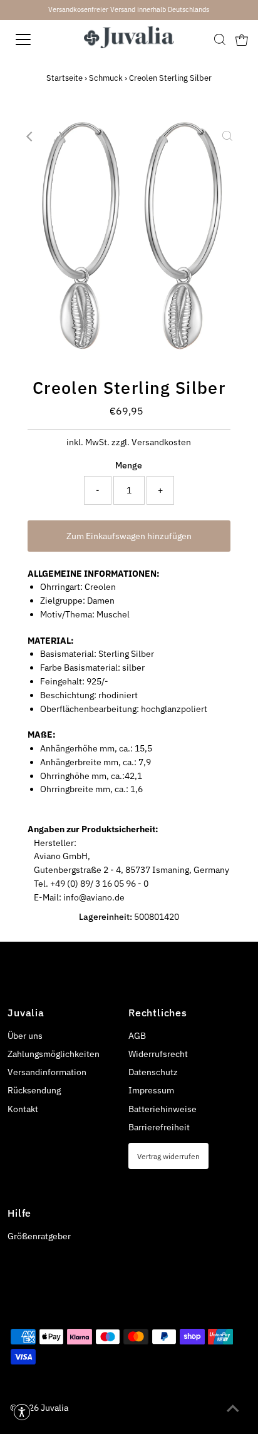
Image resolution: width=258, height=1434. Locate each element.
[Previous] (30, 136)
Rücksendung (34, 1090)
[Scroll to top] (232, 1408)
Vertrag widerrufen (168, 1156)
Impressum (151, 1090)
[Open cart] (241, 39)
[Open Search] (219, 39)
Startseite (64, 78)
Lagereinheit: (105, 916)
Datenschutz (153, 1072)
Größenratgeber (39, 1236)
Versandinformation (47, 1072)
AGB (137, 1035)
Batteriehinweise (162, 1109)
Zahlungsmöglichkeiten (54, 1054)
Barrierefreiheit (159, 1127)
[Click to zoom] (227, 136)
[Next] (61, 136)
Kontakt (23, 1109)
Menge (128, 465)
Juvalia (54, 1407)
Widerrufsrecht (158, 1054)
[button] (22, 1412)
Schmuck (106, 78)
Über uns (25, 1035)
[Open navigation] (35, 39)
